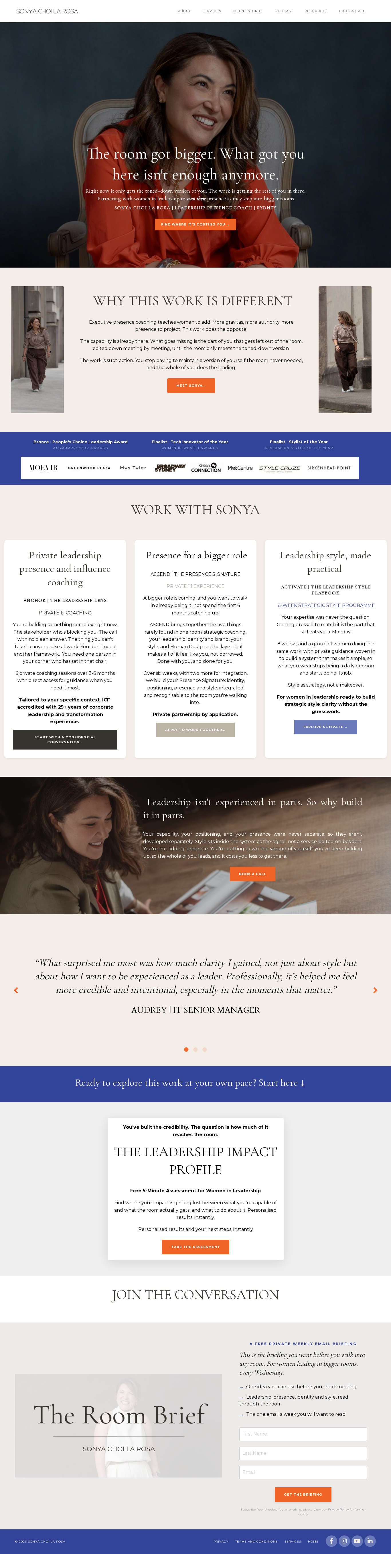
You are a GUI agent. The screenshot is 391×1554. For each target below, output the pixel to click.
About (184, 11)
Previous (16, 990)
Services (211, 11)
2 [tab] (195, 1049)
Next (375, 990)
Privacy (221, 1541)
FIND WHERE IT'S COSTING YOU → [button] (195, 224)
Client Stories (248, 11)
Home (313, 1541)
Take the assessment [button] (195, 1247)
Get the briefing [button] (303, 1494)
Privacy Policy (338, 1509)
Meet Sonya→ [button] (191, 385)
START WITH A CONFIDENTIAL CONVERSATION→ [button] (65, 739)
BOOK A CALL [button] (252, 874)
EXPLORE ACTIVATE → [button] (325, 727)
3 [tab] (205, 1049)
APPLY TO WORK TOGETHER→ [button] (195, 730)
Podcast (284, 11)
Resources (316, 11)
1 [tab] (186, 1049)
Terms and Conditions (256, 1541)
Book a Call (352, 11)
